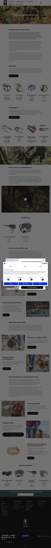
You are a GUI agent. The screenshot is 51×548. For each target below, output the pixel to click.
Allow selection (25, 283)
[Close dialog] (44, 260)
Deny (11, 283)
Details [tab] (25, 266)
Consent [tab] (10, 266)
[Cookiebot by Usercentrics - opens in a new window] (42, 263)
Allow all (40, 283)
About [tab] (40, 266)
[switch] (19, 279)
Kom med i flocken (32, 287)
